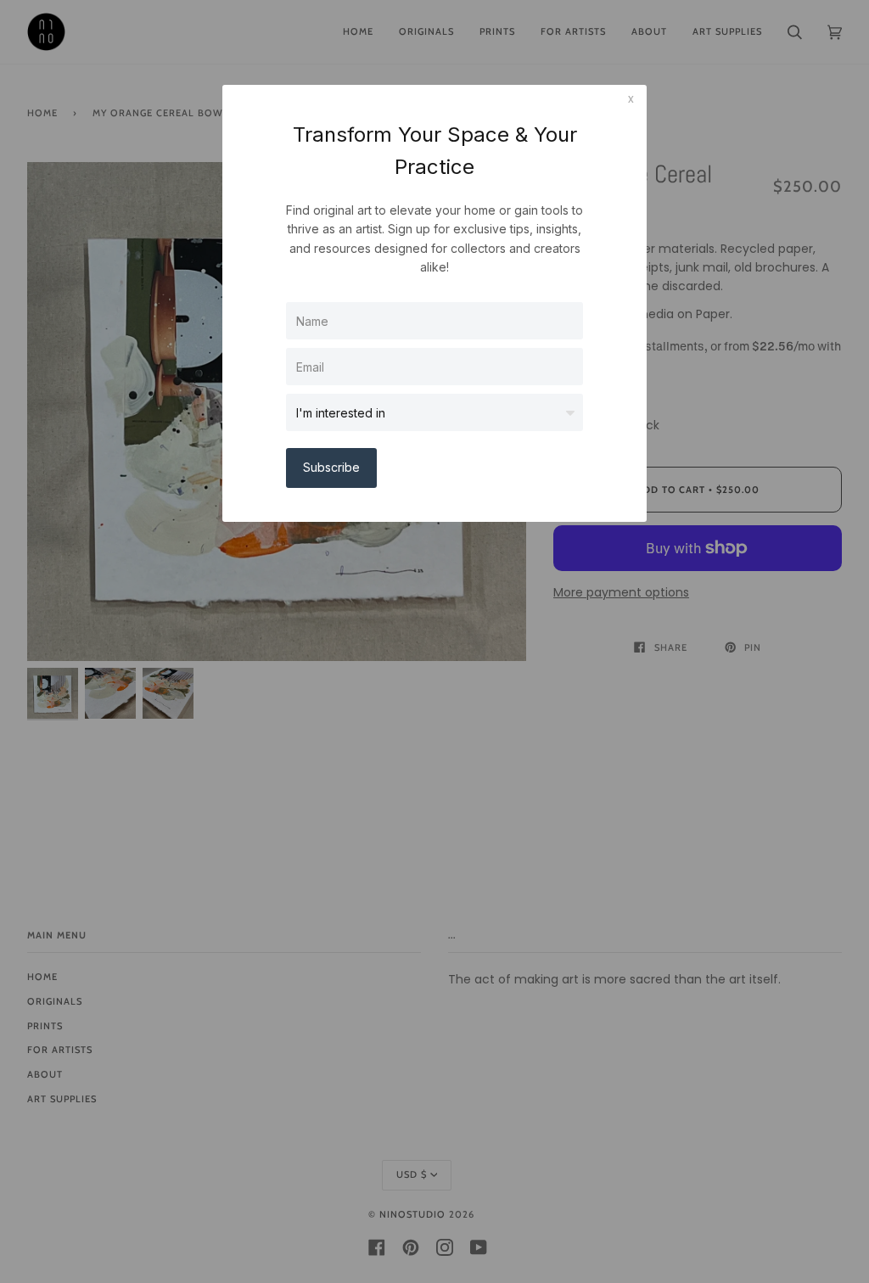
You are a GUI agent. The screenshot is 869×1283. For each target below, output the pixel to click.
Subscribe (331, 467)
